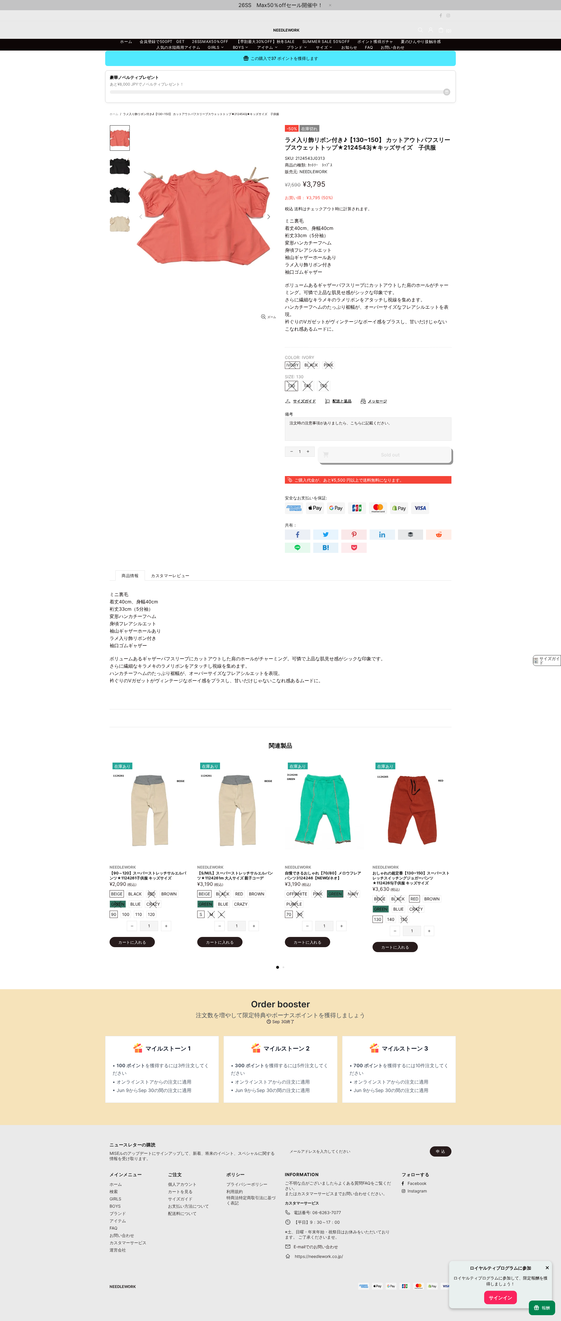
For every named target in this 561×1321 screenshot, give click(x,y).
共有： (291, 525)
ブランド (118, 1213)
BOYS (115, 1206)
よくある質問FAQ (354, 1183)
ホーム (114, 114)
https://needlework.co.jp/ (319, 1256)
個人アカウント (182, 1184)
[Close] (547, 1268)
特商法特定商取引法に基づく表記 (251, 1200)
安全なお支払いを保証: (306, 497)
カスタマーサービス (128, 1242)
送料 (298, 208)
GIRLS (115, 1198)
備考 (289, 414)
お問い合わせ (122, 1235)
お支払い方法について (188, 1206)
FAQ (113, 1227)
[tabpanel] (324, 859)
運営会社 (118, 1249)
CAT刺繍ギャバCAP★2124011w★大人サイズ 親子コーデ (411, 875)
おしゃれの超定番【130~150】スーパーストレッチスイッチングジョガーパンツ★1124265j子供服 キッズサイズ (235, 878)
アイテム (118, 1220)
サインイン (500, 1297)
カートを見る (180, 1191)
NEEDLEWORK (313, 171)
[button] (547, 660)
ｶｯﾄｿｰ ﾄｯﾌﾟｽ (320, 164)
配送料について (182, 1213)
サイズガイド (180, 1198)
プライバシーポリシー (246, 1184)
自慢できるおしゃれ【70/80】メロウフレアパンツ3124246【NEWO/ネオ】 (148, 875)
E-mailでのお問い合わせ (316, 1246)
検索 (114, 1191)
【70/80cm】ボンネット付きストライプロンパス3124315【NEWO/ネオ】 (324, 875)
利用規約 (234, 1191)
